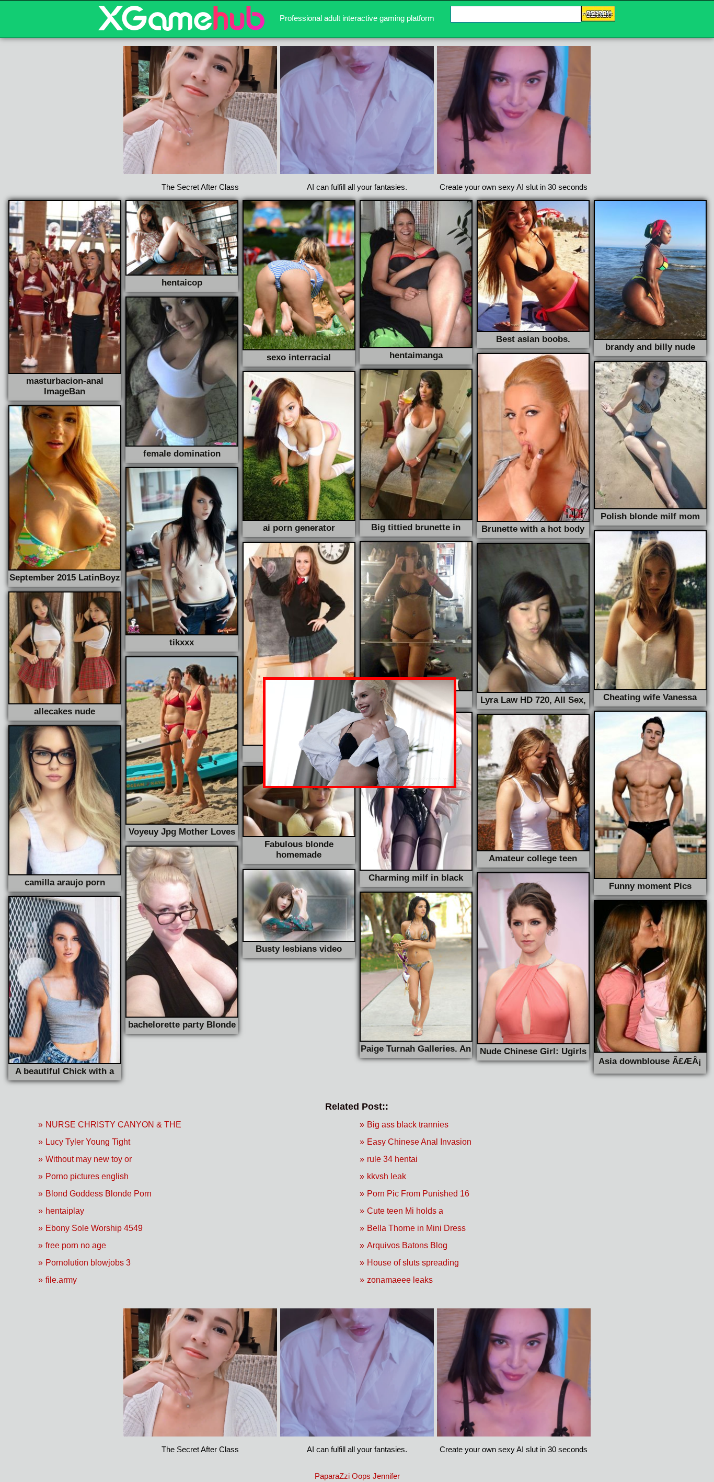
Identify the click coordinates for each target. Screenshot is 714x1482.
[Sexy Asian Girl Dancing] (181, 28)
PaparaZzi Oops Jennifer (357, 1476)
